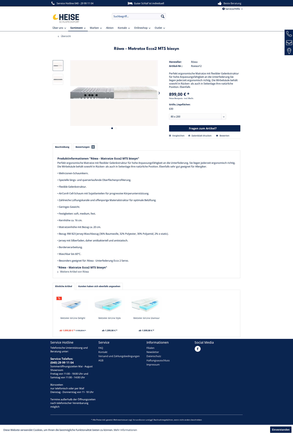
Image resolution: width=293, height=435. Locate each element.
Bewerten (224, 135)
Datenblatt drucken (201, 135)
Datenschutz (153, 356)
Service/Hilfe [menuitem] (233, 9)
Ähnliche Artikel (63, 286)
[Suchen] (162, 16)
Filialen (150, 348)
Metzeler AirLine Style (109, 318)
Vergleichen (178, 135)
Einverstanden (281, 429)
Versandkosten (139, 419)
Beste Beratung (232, 3)
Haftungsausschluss (158, 360)
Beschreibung (62, 146)
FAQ (100, 348)
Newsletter (152, 352)
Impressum (153, 364)
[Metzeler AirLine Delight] (73, 304)
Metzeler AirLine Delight (72, 318)
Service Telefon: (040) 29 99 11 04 (62, 361)
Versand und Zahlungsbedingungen (119, 356)
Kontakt (102, 352)
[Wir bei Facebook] (198, 350)
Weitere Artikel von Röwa (74, 271)
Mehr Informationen (125, 430)
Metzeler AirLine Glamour (146, 318)
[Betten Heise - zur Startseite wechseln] (65, 18)
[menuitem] (139, 16)
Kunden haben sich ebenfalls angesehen (99, 286)
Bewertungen (85, 146)
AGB (100, 360)
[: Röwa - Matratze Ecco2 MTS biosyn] (58, 65)
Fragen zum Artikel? (203, 128)
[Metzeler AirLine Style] (110, 304)
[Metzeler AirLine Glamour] (146, 304)
